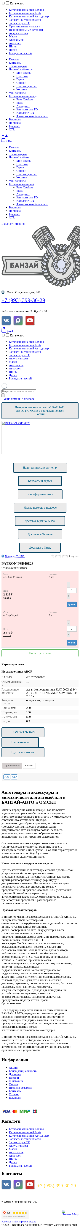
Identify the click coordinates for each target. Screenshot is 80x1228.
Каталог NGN (25, 112)
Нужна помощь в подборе (17, 398)
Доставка (15, 122)
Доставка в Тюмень (40, 534)
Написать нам (20, 742)
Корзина (21, 89)
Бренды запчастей (20, 53)
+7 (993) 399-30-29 (23, 300)
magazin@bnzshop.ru (17, 1195)
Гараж (20, 79)
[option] (39, 437)
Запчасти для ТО (19, 23)
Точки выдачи (18, 66)
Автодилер (23, 106)
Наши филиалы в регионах (40, 467)
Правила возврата (20, 1087)
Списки (21, 82)
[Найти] (2, 395)
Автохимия (16, 39)
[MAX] (18, 320)
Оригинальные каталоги (24, 26)
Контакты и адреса (40, 480)
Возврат (14, 1077)
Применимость (12, 765)
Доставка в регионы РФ (40, 520)
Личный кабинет (20, 69)
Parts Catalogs (24, 99)
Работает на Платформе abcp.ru (18, 1221)
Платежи (22, 76)
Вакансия (15, 119)
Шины (13, 46)
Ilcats (19, 102)
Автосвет (15, 43)
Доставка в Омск (40, 547)
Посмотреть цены (40, 653)
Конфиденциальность (22, 1071)
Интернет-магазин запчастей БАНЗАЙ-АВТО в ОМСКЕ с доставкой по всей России (40, 411)
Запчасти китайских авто (25, 19)
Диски (13, 49)
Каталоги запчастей (26, 9)
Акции (13, 1067)
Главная (14, 59)
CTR (12, 129)
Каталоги (16, 3)
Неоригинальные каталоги (26, 29)
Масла (13, 36)
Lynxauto (14, 126)
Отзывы (29, 765)
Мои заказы (23, 72)
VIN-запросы (17, 92)
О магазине (16, 1081)
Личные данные (26, 86)
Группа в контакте (23, 752)
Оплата (13, 1084)
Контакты (15, 62)
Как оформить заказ (40, 494)
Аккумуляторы (18, 33)
